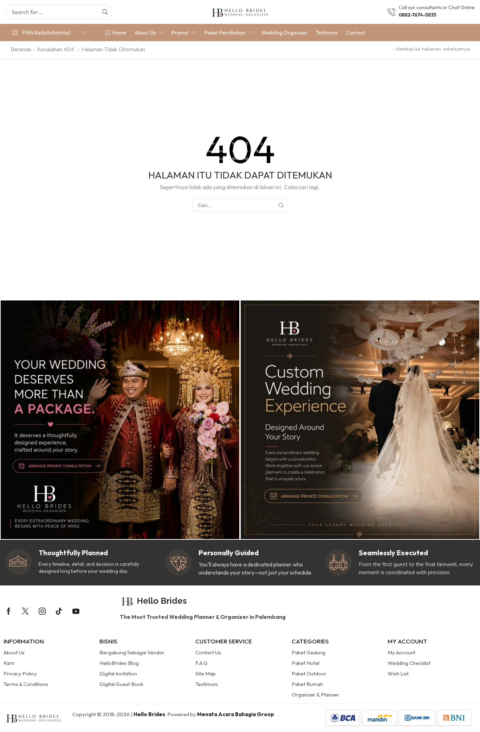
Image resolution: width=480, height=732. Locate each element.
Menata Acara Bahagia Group (235, 714)
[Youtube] (75, 611)
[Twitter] (25, 611)
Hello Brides (149, 714)
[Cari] (105, 12)
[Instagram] (42, 611)
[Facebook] (8, 611)
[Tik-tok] (59, 611)
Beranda (21, 49)
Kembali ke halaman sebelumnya (433, 49)
